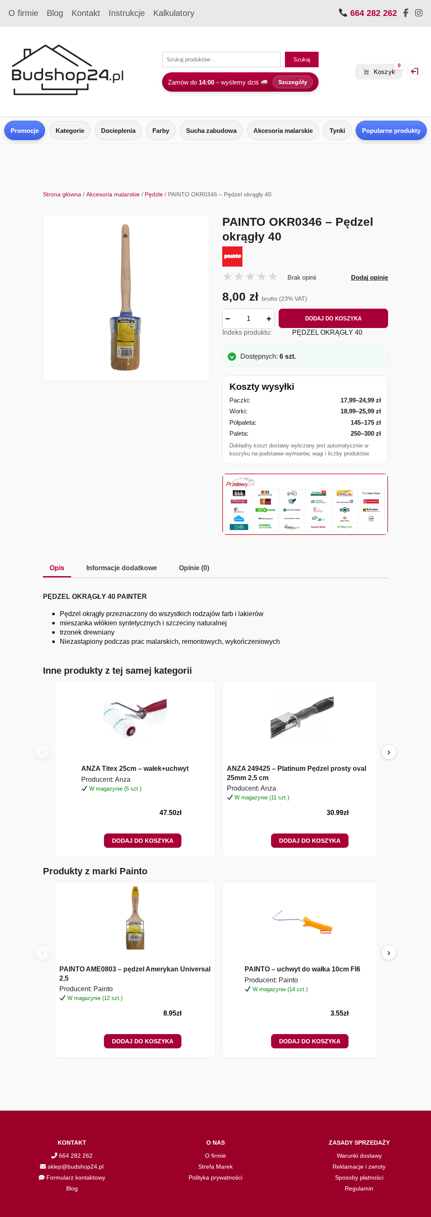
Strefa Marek (215, 1166)
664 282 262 (372, 13)
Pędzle (154, 194)
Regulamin (359, 1188)
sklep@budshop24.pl (75, 1166)
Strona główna (62, 194)
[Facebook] (406, 13)
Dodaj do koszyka (333, 318)
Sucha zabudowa (211, 130)
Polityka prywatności (215, 1177)
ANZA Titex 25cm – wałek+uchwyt (135, 768)
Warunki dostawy (359, 1155)
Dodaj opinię (369, 277)
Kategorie (70, 130)
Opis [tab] (57, 567)
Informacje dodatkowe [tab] (121, 567)
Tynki (337, 130)
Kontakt (86, 13)
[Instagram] (419, 13)
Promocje (25, 130)
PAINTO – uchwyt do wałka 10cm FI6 (302, 969)
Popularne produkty (391, 130)
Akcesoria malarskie (283, 130)
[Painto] (305, 256)
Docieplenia (118, 130)
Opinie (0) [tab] (194, 567)
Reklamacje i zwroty (359, 1166)
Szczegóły (292, 82)
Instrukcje (127, 13)
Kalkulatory (173, 13)
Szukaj (301, 59)
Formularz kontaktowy (75, 1177)
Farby (160, 130)
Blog (55, 13)
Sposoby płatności (359, 1177)
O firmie (23, 13)
